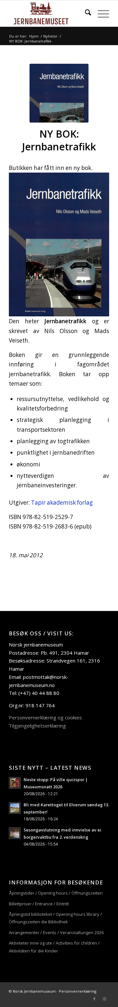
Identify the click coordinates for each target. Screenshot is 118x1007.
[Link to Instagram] (104, 999)
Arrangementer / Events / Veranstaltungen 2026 (56, 932)
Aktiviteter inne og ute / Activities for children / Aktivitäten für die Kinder (54, 946)
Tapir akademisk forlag (62, 502)
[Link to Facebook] (94, 999)
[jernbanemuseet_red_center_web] (49, 13)
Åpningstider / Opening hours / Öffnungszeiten (56, 893)
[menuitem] (84, 13)
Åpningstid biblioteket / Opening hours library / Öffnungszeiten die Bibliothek (55, 918)
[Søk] (84, 13)
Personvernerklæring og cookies (45, 717)
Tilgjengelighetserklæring (37, 725)
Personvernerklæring (77, 991)
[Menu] (100, 13)
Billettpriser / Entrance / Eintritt (39, 904)
